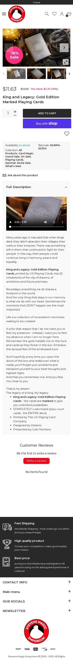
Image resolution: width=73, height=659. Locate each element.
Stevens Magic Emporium (23, 656)
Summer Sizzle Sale (17, 163)
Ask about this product (23, 175)
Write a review (36, 460)
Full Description (18, 187)
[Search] (47, 14)
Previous (8, 47)
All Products (13, 152)
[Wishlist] (54, 14)
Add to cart (47, 113)
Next (64, 47)
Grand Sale (12, 156)
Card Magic (26, 153)
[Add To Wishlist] (66, 133)
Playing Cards (14, 159)
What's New (13, 166)
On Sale (26, 156)
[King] (16, 73)
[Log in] (61, 14)
